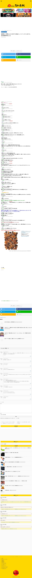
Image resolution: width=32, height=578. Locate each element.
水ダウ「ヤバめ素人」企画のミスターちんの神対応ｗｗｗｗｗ (14, 338)
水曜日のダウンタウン (3, 317)
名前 (0, 413)
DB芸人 (3, 560)
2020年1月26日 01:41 (6, 363)
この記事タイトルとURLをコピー (16, 50)
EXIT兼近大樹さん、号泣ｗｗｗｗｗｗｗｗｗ (10, 490)
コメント (16, 403)
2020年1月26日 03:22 (6, 373)
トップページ (20, 556)
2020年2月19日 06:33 (6, 396)
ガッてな (3, 564)
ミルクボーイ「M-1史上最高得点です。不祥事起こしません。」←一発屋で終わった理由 (16, 480)
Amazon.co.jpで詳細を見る (25, 236)
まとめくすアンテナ (4, 567)
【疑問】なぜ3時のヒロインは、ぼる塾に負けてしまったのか (12, 471)
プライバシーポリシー (12, 556)
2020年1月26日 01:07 (6, 358)
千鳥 (2, 558)
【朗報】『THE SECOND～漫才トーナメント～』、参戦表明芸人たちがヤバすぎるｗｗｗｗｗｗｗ (17, 476)
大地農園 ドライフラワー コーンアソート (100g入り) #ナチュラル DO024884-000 (26, 232)
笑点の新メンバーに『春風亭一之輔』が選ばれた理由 (11, 452)
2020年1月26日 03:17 (6, 368)
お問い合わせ (17, 556)
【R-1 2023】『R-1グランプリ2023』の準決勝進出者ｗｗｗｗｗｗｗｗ (14, 485)
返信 (30, 370)
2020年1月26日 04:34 (6, 379)
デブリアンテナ (4, 565)
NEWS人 (3, 562)
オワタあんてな (4, 563)
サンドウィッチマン (4, 559)
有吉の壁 (3, 561)
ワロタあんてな (4, 568)
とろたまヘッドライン (5, 566)
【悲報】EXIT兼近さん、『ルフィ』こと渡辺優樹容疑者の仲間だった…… (14, 457)
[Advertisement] (16, 23)
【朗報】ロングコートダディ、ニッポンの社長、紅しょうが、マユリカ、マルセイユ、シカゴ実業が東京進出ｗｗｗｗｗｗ (18, 448)
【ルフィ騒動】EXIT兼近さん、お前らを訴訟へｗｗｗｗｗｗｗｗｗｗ (13, 466)
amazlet (25, 233)
